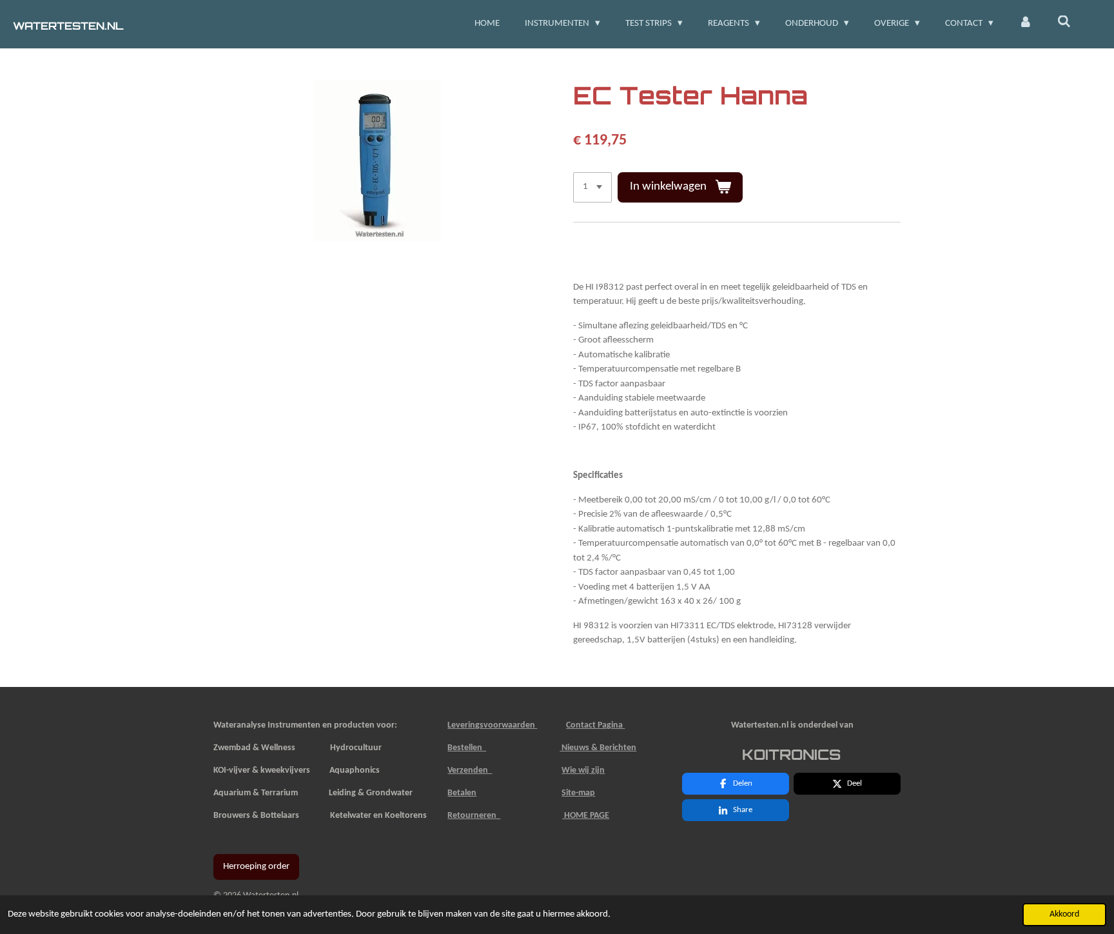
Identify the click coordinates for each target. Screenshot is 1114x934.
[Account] (1025, 24)
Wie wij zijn (583, 770)
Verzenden (469, 770)
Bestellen (466, 748)
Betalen (461, 793)
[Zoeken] (1064, 23)
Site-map (578, 793)
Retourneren (473, 815)
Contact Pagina (595, 725)
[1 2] (592, 187)
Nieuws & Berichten (598, 748)
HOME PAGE (585, 815)
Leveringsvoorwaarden (492, 725)
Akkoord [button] (1064, 914)
